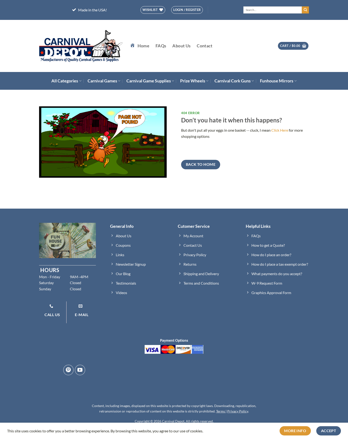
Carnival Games (102, 80)
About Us (181, 45)
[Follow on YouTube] (80, 370)
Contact (204, 45)
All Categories (64, 80)
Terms (221, 411)
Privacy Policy (237, 411)
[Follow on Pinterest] (68, 370)
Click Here (279, 130)
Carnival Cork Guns (232, 80)
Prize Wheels (192, 80)
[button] (293, 46)
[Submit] (305, 9)
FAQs (161, 45)
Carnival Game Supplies (148, 80)
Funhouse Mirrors (276, 80)
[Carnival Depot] (81, 46)
